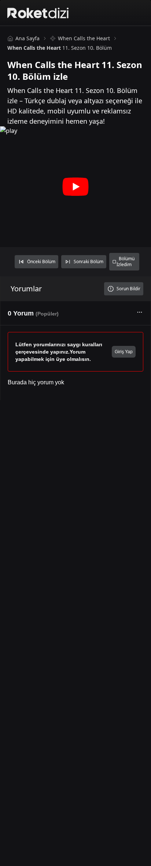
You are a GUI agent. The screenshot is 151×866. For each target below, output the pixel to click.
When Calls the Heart (84, 38)
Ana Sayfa (27, 38)
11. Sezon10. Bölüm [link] (59, 47)
